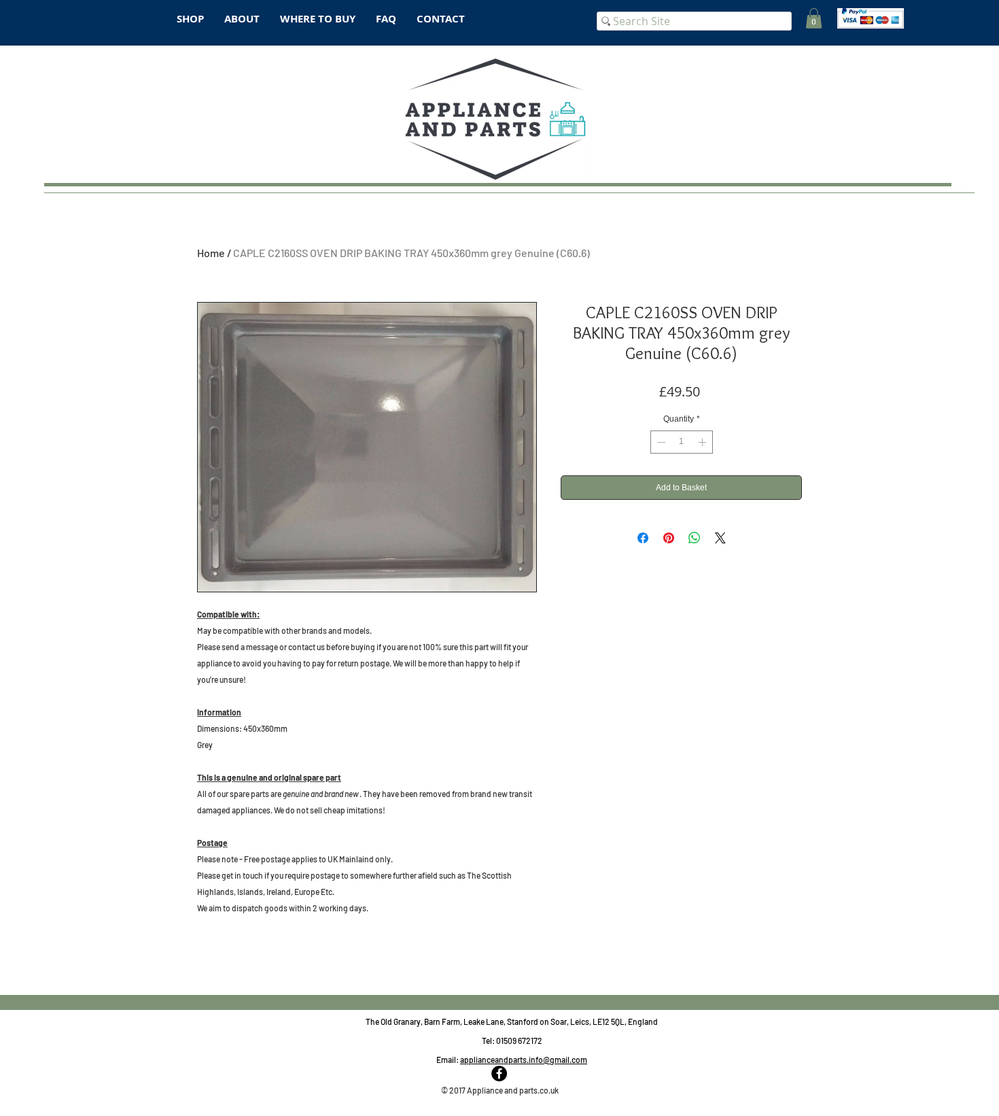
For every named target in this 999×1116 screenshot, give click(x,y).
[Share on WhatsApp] (694, 538)
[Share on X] (720, 538)
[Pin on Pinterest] (669, 538)
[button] (813, 18)
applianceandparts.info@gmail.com (523, 1059)
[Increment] (703, 442)
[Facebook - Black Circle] (499, 1073)
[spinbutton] (681, 442)
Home (211, 252)
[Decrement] (659, 442)
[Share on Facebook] (643, 538)
